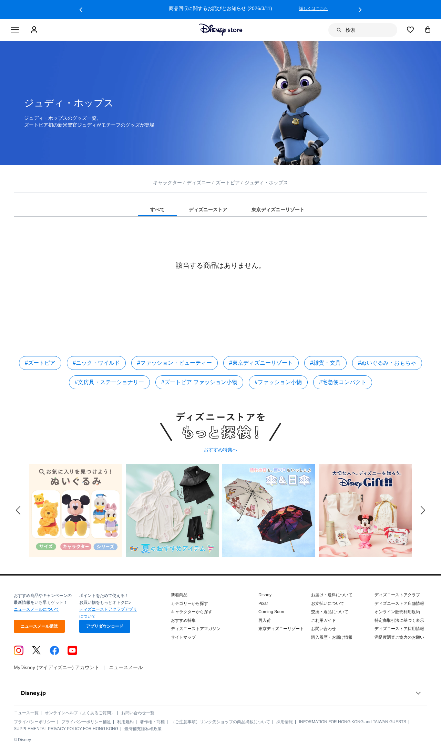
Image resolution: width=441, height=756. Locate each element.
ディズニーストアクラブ (397, 594)
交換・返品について (329, 611)
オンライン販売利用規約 (397, 611)
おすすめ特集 (183, 620)
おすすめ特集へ (220, 449)
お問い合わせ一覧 (137, 712)
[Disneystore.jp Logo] (221, 29)
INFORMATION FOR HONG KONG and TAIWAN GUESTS (352, 721)
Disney (264, 594)
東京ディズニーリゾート (281, 628)
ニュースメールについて (36, 609)
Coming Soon (271, 611)
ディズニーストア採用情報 (399, 628)
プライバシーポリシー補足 (86, 721)
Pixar (263, 603)
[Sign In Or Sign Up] (35, 30)
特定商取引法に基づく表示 (399, 620)
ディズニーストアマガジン (195, 628)
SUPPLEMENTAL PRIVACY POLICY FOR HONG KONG (66, 728)
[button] (81, 9)
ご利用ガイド (323, 620)
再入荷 (264, 620)
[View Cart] (428, 29)
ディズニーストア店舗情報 (399, 603)
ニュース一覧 (26, 712)
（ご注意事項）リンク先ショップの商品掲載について (220, 721)
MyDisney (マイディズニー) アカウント (56, 667)
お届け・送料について (331, 594)
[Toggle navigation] (14, 30)
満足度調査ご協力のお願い (399, 637)
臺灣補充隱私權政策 (143, 728)
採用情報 (284, 721)
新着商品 (179, 594)
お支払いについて (327, 603)
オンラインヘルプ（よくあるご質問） (80, 712)
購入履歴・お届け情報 (331, 637)
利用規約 (125, 721)
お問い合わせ (323, 628)
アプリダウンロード (104, 626)
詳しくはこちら (313, 8)
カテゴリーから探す (189, 603)
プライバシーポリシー (34, 721)
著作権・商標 (152, 721)
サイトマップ (183, 637)
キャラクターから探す (191, 611)
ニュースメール (126, 667)
